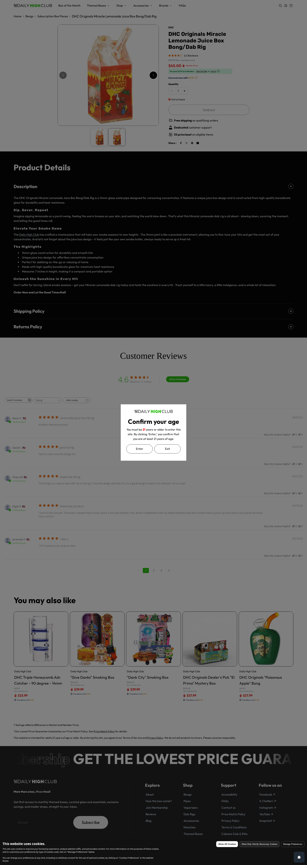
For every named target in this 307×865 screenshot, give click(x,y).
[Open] (299, 857)
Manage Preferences (292, 844)
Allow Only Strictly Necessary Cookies (259, 844)
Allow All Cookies (227, 844)
